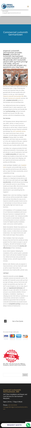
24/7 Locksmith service (19, 131)
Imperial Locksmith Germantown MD (13, 96)
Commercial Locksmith (14, 98)
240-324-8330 (5, 11)
